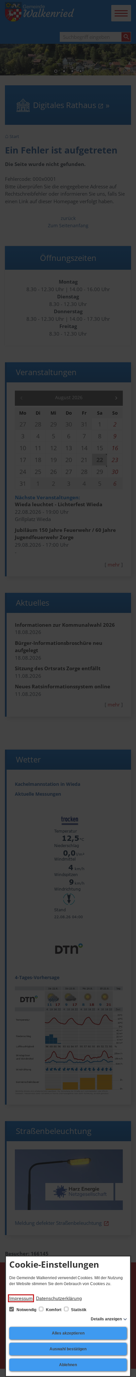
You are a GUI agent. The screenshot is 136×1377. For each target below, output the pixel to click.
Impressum (21, 1298)
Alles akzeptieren (68, 1333)
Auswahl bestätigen (68, 1349)
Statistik (78, 1310)
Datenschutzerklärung (59, 1298)
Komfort (53, 1310)
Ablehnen (68, 1365)
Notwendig (26, 1310)
